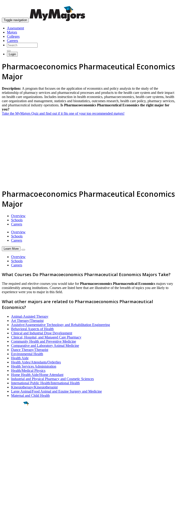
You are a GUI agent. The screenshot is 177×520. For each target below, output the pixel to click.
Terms (6, 514)
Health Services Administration (33, 366)
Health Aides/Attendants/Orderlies (36, 362)
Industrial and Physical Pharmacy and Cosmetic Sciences (52, 379)
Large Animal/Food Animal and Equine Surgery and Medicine (56, 391)
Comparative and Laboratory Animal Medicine (45, 346)
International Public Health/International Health (45, 383)
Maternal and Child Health (30, 395)
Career (13, 439)
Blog (5, 487)
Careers (12, 41)
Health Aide (20, 358)
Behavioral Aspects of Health (32, 329)
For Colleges (11, 474)
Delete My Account (16, 482)
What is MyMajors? (16, 466)
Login (12, 54)
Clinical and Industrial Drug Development (41, 333)
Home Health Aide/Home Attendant (37, 375)
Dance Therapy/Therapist (29, 350)
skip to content (165, 3)
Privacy (18, 514)
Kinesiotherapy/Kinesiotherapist (34, 387)
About (7, 456)
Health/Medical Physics (28, 370)
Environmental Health (27, 354)
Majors (12, 32)
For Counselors (13, 470)
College (14, 429)
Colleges (13, 36)
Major (13, 419)
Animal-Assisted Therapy (29, 316)
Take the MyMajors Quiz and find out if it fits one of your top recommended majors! (63, 113)
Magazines (10, 478)
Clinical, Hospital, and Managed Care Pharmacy (46, 337)
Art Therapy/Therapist (27, 321)
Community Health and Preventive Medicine (43, 341)
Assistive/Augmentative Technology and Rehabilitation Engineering (60, 325)
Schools (17, 220)
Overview (18, 216)
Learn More (11, 248)
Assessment (15, 28)
